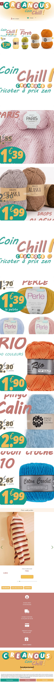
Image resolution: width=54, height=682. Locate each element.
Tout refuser (27, 680)
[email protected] (27, 667)
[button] (52, 38)
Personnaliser (9, 680)
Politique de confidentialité (25, 677)
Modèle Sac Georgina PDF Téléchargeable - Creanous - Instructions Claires (27, 568)
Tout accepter (45, 680)
